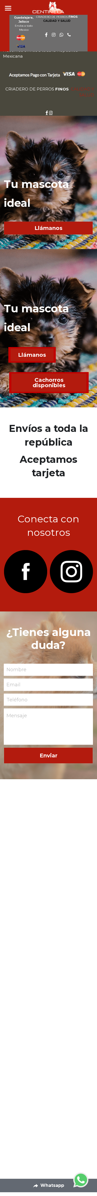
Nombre (16, 670)
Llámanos (48, 228)
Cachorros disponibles (49, 383)
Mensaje (16, 716)
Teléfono (16, 699)
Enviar (48, 755)
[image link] (25, 571)
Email (13, 684)
